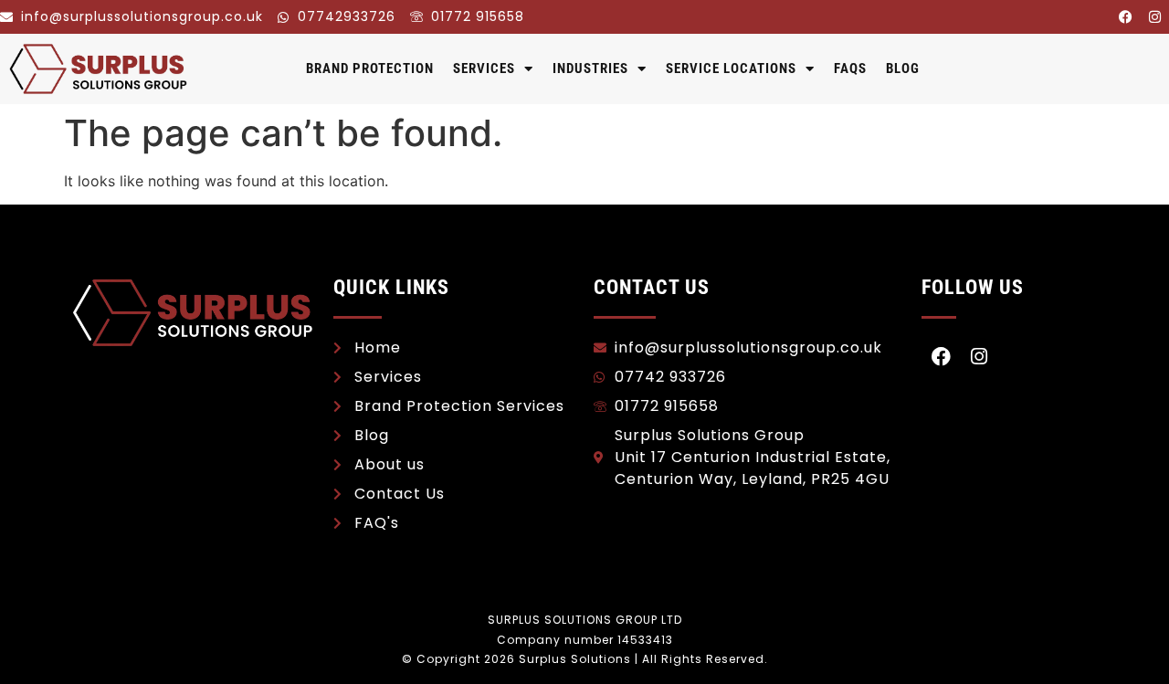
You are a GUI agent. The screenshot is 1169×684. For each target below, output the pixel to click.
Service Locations (731, 68)
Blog (903, 68)
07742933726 (346, 16)
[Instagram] (1154, 16)
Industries (590, 68)
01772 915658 (477, 16)
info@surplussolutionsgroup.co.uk (142, 16)
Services (484, 68)
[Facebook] (1125, 16)
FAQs (850, 68)
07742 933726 (670, 376)
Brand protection (370, 68)
